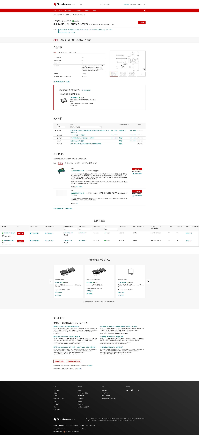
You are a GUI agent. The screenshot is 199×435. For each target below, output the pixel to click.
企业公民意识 (56, 409)
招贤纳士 (55, 393)
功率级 (67, 14)
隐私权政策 (69, 425)
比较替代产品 (87, 90)
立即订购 (142, 22)
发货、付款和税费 (106, 395)
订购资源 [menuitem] (87, 10)
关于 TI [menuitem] (94, 10)
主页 (54, 14)
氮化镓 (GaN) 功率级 (78, 14)
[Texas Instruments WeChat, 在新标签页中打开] (127, 391)
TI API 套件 (104, 390)
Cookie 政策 (61, 425)
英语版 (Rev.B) (63, 32)
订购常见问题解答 (106, 398)
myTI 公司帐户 (105, 393)
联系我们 (80, 390)
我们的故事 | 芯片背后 (58, 398)
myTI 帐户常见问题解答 (83, 407)
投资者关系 (56, 404)
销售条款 (76, 425)
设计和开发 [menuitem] (68, 10)
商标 (87, 425)
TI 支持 (79, 368)
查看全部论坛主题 (59, 361)
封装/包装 (80, 401)
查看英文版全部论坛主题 (74, 361)
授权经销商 (113, 398)
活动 (54, 401)
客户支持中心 (81, 398)
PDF (107, 30)
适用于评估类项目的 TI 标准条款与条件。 (63, 208)
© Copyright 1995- (59, 429)
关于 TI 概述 (56, 390)
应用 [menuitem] (60, 10)
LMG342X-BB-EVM (77, 171)
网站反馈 (92, 425)
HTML (110, 30)
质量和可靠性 (81, 404)
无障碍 (55, 425)
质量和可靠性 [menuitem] (77, 10)
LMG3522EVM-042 (77, 193)
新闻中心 (55, 395)
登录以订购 (137, 169)
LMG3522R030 (74, 98)
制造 (54, 407)
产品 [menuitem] (54, 10)
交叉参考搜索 (81, 395)
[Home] (64, 4)
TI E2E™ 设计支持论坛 (83, 393)
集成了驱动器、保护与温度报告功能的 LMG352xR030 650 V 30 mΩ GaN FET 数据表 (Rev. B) (82, 30)
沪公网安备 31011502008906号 (72, 431)
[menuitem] (144, 10)
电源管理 (60, 14)
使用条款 (90, 365)
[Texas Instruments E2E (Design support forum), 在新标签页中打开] (132, 391)
